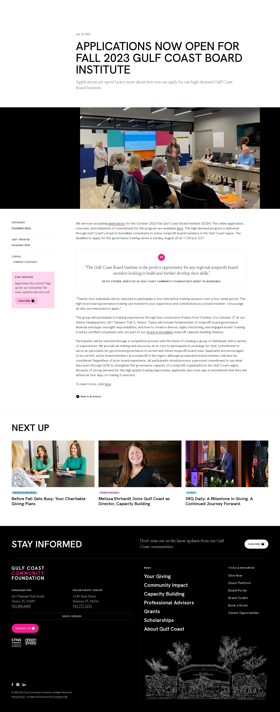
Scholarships (159, 620)
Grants (152, 611)
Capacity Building (164, 594)
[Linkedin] (24, 685)
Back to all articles (91, 396)
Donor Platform (239, 583)
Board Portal (237, 590)
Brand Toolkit (238, 598)
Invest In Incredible (159, 332)
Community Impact (166, 585)
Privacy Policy (18, 696)
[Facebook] (12, 685)
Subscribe (24, 300)
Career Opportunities (243, 613)
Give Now (235, 575)
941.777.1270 (82, 606)
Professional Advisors (169, 602)
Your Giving (157, 576)
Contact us (23, 628)
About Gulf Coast (164, 629)
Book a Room (238, 605)
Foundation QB (60, 696)
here (180, 228)
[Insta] (17, 685)
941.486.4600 (21, 606)
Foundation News (21, 228)
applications (116, 223)
